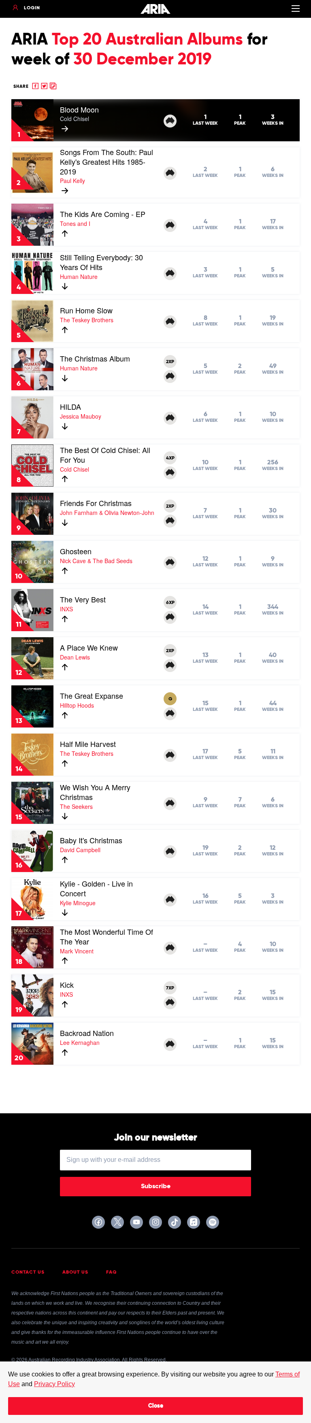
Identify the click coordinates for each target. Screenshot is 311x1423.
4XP (170, 458)
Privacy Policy (54, 1383)
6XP (170, 602)
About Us (75, 1272)
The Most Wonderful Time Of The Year (106, 936)
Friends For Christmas (96, 503)
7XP (170, 988)
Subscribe (155, 1186)
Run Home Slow (86, 310)
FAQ (111, 1272)
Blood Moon (79, 109)
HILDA (70, 406)
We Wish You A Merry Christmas (95, 792)
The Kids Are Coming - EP (102, 213)
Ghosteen (76, 551)
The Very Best (83, 599)
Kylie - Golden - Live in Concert (96, 888)
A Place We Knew (89, 647)
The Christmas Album (95, 358)
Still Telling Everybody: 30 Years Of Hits (101, 262)
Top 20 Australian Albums (147, 40)
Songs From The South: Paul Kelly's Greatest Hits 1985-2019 (106, 162)
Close (155, 1406)
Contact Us (28, 1272)
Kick (67, 984)
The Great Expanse (91, 695)
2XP (170, 361)
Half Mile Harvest (88, 743)
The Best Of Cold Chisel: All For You (105, 455)
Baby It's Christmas (91, 840)
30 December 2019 (142, 60)
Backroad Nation (87, 1032)
